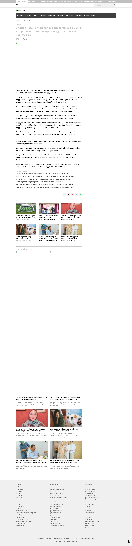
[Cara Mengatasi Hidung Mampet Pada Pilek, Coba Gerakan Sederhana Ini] (26, 229)
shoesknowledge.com (57, 504)
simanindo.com (89, 528)
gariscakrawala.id (55, 513)
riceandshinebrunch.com (57, 502)
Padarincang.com (72, 541)
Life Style (79, 15)
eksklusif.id (19, 495)
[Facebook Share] (64, 194)
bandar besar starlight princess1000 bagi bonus (99, 20)
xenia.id (18, 500)
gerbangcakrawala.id (56, 515)
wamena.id (19, 502)
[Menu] (17, 5)
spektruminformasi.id (91, 498)
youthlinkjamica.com (22, 515)
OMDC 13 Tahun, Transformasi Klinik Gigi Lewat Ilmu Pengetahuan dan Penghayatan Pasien (45, 176)
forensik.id (88, 511)
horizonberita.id (89, 493)
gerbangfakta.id (89, 502)
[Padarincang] (20, 10)
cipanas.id (19, 493)
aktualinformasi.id (55, 506)
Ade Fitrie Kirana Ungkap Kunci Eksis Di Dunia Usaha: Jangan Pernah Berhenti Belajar (43, 179)
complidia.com (54, 491)
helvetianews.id (55, 517)
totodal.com (54, 485)
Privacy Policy (57, 538)
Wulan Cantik (23, 38)
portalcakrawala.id (90, 495)
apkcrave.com (54, 487)
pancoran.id (19, 489)
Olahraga (51, 15)
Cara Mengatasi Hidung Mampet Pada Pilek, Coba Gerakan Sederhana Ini (39, 182)
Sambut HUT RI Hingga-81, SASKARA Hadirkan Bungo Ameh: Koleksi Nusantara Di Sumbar (44, 187)
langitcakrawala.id (55, 519)
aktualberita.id (89, 485)
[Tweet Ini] (68, 194)
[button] (114, 5)
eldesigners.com (21, 523)
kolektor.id (19, 485)
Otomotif (43, 15)
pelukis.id (18, 487)
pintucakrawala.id (55, 523)
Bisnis (35, 15)
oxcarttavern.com (55, 500)
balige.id (18, 508)
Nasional (28, 15)
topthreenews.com (22, 511)
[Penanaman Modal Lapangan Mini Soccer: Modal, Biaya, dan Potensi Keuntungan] (26, 208)
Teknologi (60, 15)
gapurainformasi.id (56, 511)
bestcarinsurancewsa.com (58, 489)
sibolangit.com (89, 523)
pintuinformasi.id (90, 489)
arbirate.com (20, 517)
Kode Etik (48, 538)
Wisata (86, 15)
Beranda (20, 15)
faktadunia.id (54, 508)
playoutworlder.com (22, 519)
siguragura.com (89, 526)
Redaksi (66, 538)
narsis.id (87, 506)
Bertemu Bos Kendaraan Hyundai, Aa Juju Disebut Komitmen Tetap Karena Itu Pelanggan (58, 1)
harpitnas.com (89, 517)
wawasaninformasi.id (91, 491)
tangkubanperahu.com (92, 521)
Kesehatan (69, 15)
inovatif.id (19, 498)
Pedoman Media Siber (87, 538)
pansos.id (88, 508)
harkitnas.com (89, 519)
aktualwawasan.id (90, 500)
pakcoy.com (88, 515)
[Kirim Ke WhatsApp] (80, 194)
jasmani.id (19, 491)
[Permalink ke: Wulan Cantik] (17, 39)
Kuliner (93, 15)
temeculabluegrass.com (23, 521)
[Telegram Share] (76, 194)
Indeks (40, 538)
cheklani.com (20, 526)
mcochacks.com (55, 495)
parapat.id (19, 504)
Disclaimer (74, 538)
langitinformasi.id (55, 521)
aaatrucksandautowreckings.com (26, 513)
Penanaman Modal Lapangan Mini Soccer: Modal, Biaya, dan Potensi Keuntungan (42, 173)
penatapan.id (20, 506)
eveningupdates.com (56, 493)
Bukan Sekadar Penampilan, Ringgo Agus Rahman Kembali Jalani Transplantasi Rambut (44, 184)
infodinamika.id (89, 504)
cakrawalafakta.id (90, 487)
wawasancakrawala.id (57, 526)
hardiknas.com (89, 513)
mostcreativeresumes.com (58, 498)
